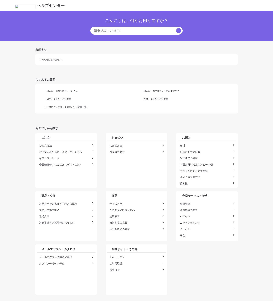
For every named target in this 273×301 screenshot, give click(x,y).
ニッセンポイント (190, 222)
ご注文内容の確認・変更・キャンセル (60, 151)
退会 (182, 235)
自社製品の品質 (118, 222)
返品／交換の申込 (49, 210)
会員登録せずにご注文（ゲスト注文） (60, 164)
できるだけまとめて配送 (194, 170)
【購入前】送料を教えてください (61, 90)
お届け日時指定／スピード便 (196, 164)
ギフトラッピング (49, 158)
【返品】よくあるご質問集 (58, 98)
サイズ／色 (115, 203)
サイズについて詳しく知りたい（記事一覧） (67, 107)
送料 (182, 145)
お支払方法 (115, 145)
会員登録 (185, 203)
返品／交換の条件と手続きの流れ (58, 203)
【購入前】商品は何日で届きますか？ (160, 90)
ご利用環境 (115, 263)
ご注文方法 (45, 145)
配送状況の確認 (189, 158)
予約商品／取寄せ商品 (122, 210)
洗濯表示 (114, 216)
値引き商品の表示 (119, 229)
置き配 (184, 183)
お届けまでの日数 (190, 151)
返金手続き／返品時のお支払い (57, 222)
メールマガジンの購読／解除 (55, 257)
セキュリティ (117, 257)
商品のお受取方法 (190, 177)
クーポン (185, 229)
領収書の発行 (117, 151)
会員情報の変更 (189, 210)
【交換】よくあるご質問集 (155, 98)
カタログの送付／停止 (51, 263)
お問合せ (114, 269)
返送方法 (44, 216)
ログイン (185, 216)
